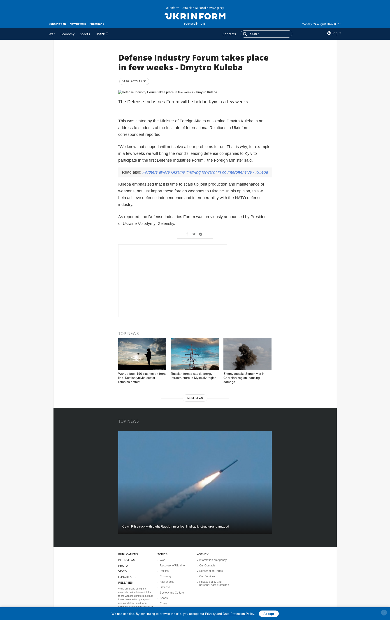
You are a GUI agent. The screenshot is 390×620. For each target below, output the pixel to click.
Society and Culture (172, 592)
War (52, 34)
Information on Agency (213, 560)
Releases (125, 582)
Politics (164, 571)
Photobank (96, 24)
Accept (268, 613)
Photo (123, 565)
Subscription (57, 24)
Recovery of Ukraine (172, 565)
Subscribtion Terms (211, 571)
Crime (163, 603)
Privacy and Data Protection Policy (229, 613)
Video (122, 571)
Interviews (126, 560)
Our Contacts (207, 565)
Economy (67, 34)
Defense (165, 587)
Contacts (229, 34)
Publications (128, 554)
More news (195, 398)
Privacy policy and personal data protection (214, 583)
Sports (85, 34)
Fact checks (167, 581)
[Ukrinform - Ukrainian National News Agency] (195, 15)
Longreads (126, 577)
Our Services (207, 576)
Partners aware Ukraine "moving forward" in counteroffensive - (205, 172)
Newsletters (78, 24)
